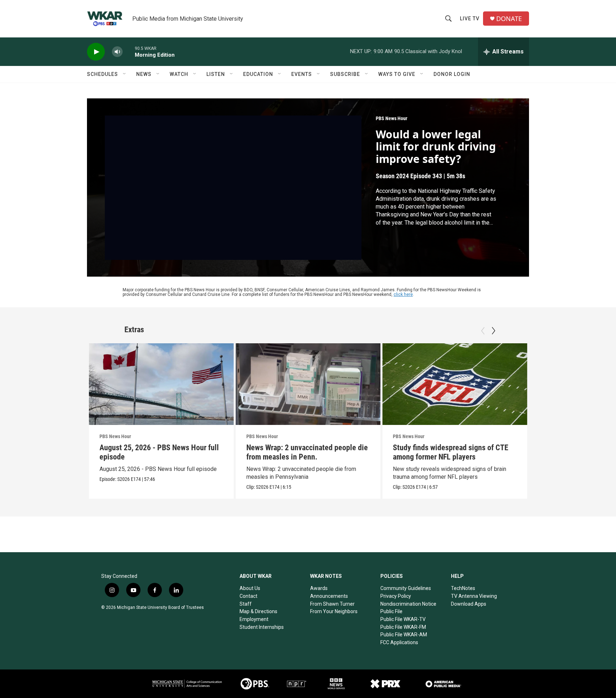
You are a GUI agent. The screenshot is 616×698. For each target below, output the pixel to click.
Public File (391, 611)
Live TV (469, 18)
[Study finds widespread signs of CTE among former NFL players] (454, 384)
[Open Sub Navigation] (124, 74)
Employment (254, 619)
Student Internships (262, 627)
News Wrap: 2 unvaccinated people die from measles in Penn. (307, 452)
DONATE (509, 18)
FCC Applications (399, 642)
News (144, 74)
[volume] (117, 52)
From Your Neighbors (334, 611)
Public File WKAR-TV (403, 619)
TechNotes (463, 588)
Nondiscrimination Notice (408, 604)
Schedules (102, 74)
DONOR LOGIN (451, 74)
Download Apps (468, 604)
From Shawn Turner (332, 604)
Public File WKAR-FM (403, 627)
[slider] (129, 51)
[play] (96, 52)
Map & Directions (258, 611)
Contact (248, 596)
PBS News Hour (391, 118)
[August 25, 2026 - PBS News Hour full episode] (161, 384)
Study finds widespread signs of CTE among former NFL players (450, 452)
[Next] (493, 331)
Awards (319, 588)
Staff (246, 604)
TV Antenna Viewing (474, 596)
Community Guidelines (405, 588)
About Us (250, 588)
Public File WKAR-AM (403, 634)
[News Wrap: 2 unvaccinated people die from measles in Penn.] (308, 384)
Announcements (329, 596)
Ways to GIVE (396, 74)
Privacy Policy (395, 596)
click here (403, 294)
